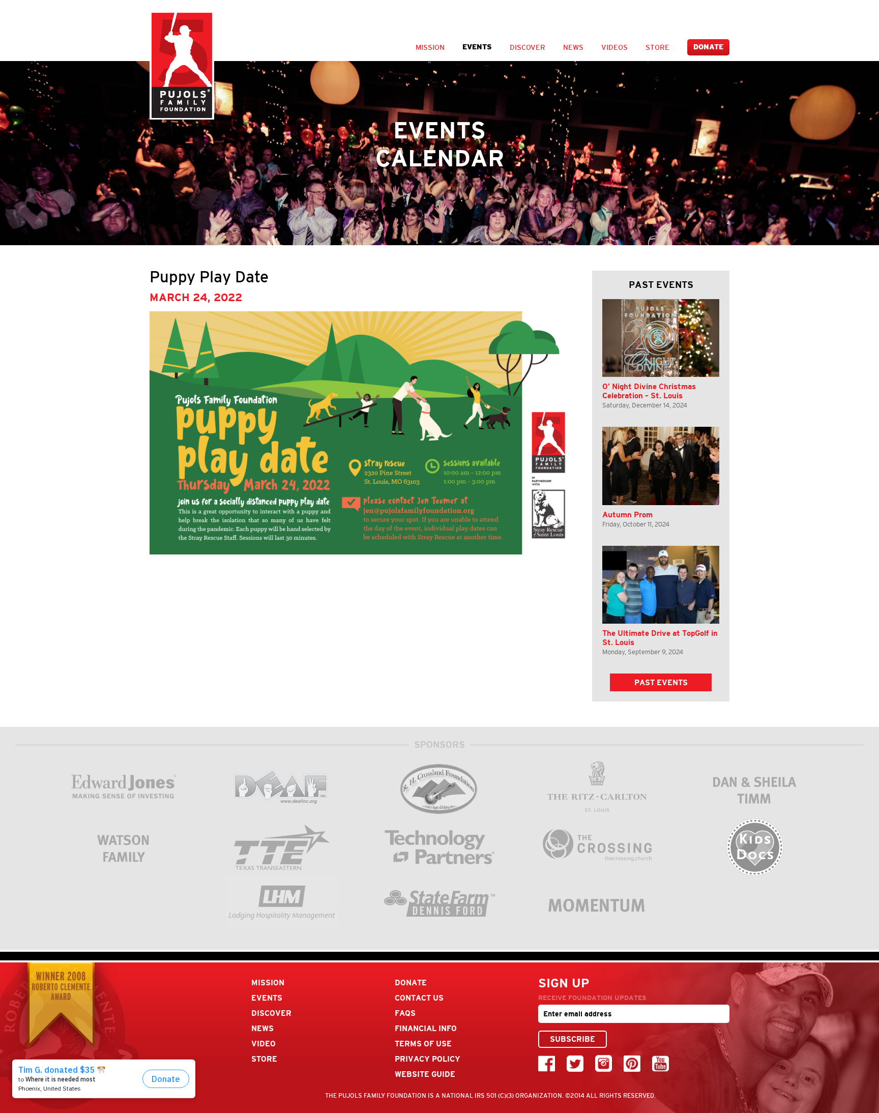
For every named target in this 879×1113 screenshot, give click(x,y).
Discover (527, 47)
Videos (614, 47)
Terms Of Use (423, 1043)
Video (263, 1043)
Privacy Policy (427, 1059)
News (573, 47)
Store (657, 47)
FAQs (405, 1013)
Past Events (661, 682)
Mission (430, 47)
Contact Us (419, 997)
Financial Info (426, 1028)
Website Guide (425, 1074)
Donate (708, 47)
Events (477, 47)
